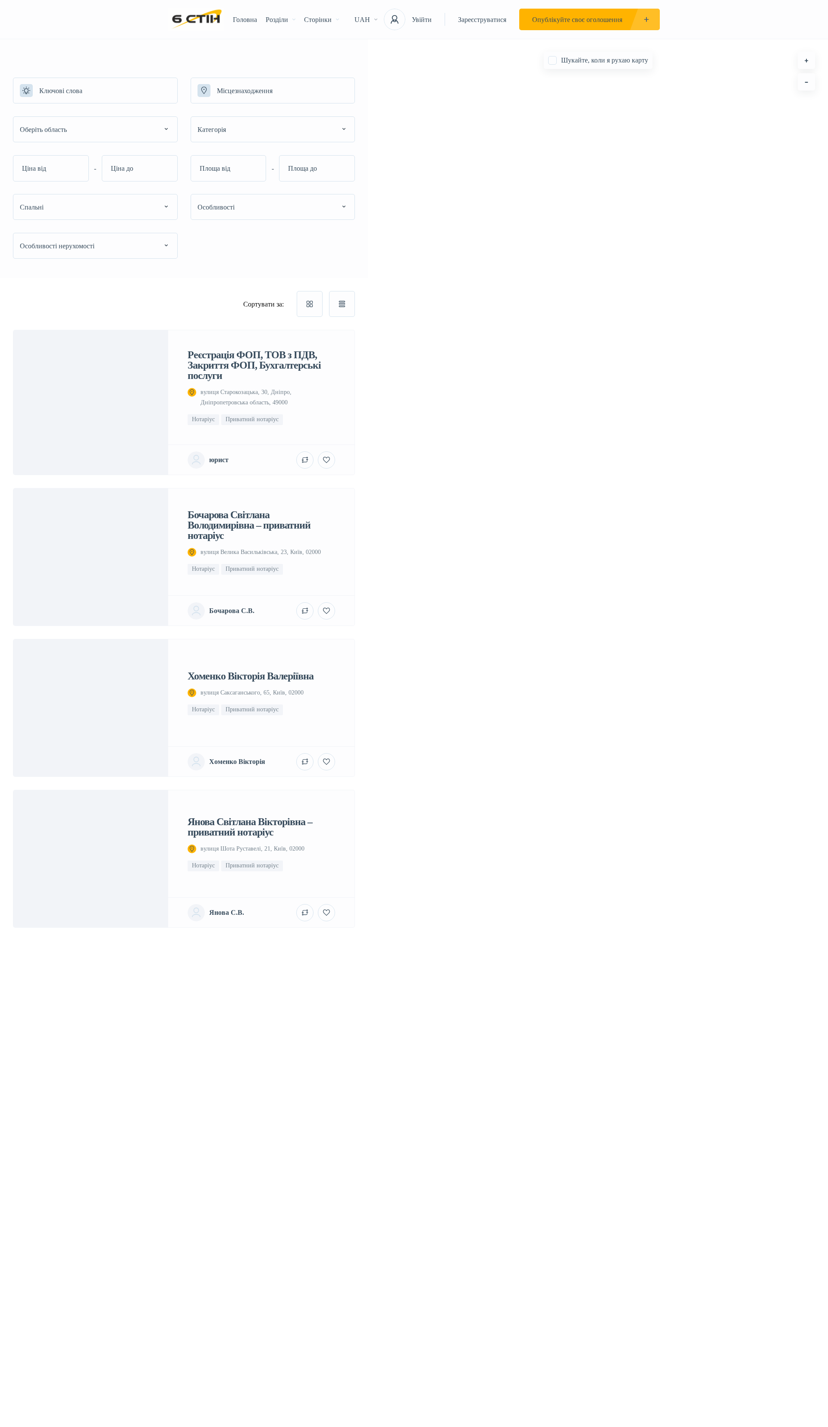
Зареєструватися (482, 19)
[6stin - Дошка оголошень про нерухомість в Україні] (196, 19)
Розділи (277, 19)
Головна (245, 19)
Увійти (422, 19)
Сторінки (318, 19)
